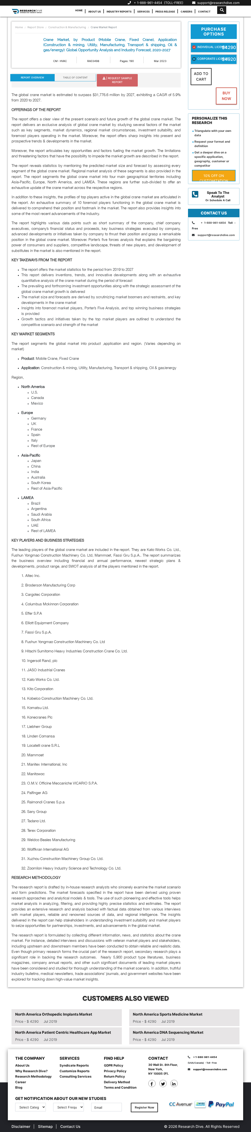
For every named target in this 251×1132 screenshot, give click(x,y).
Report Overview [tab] (32, 77)
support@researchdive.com (217, 3)
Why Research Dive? (31, 1071)
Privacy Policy (115, 1071)
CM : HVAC (60, 61)
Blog (18, 1087)
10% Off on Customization (214, 177)
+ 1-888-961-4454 (148, 3)
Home (79, 10)
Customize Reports (74, 1071)
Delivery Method (117, 1082)
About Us (94, 11)
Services (143, 11)
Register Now (144, 1107)
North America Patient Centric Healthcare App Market (63, 1032)
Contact (204, 11)
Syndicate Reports (74, 1065)
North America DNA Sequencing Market (168, 1032)
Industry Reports (119, 11)
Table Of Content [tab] (75, 77)
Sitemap (45, 1126)
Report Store (35, 27)
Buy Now (226, 96)
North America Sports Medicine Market (167, 1014)
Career (20, 1082)
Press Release (165, 11)
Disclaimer (21, 1126)
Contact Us (70, 1126)
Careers (186, 11)
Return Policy (114, 1076)
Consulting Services (75, 1076)
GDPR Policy (113, 1065)
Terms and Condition (120, 1087)
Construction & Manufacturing (67, 27)
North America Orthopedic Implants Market (53, 1014)
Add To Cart (201, 76)
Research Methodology (33, 1076)
